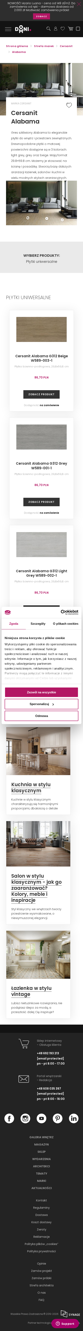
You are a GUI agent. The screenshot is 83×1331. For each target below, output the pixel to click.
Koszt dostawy (41, 1222)
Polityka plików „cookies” (41, 1244)
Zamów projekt (41, 1271)
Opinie (41, 1264)
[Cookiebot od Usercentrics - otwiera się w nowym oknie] (60, 612)
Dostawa (41, 1215)
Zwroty (41, 1229)
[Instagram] (25, 1122)
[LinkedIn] (74, 1122)
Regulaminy (41, 1208)
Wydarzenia (41, 1159)
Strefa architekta (42, 1285)
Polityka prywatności (41, 1251)
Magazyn (41, 1144)
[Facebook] (9, 1122)
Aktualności (41, 1188)
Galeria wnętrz (41, 1137)
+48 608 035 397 (49, 1089)
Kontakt (41, 1200)
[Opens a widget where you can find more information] (65, 1324)
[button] (65, 185)
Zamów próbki (41, 1278)
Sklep (41, 1152)
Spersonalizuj (39, 704)
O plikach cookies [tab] (65, 623)
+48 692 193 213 (48, 1053)
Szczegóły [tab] (38, 623)
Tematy (41, 1174)
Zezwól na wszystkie (41, 692)
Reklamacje (41, 1237)
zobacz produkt (41, 394)
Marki (41, 1181)
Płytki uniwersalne (41, 261)
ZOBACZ (41, 16)
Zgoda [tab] (13, 623)
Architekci (41, 1166)
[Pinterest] (57, 1122)
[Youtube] (41, 1122)
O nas (41, 1293)
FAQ (41, 1300)
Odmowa (41, 716)
